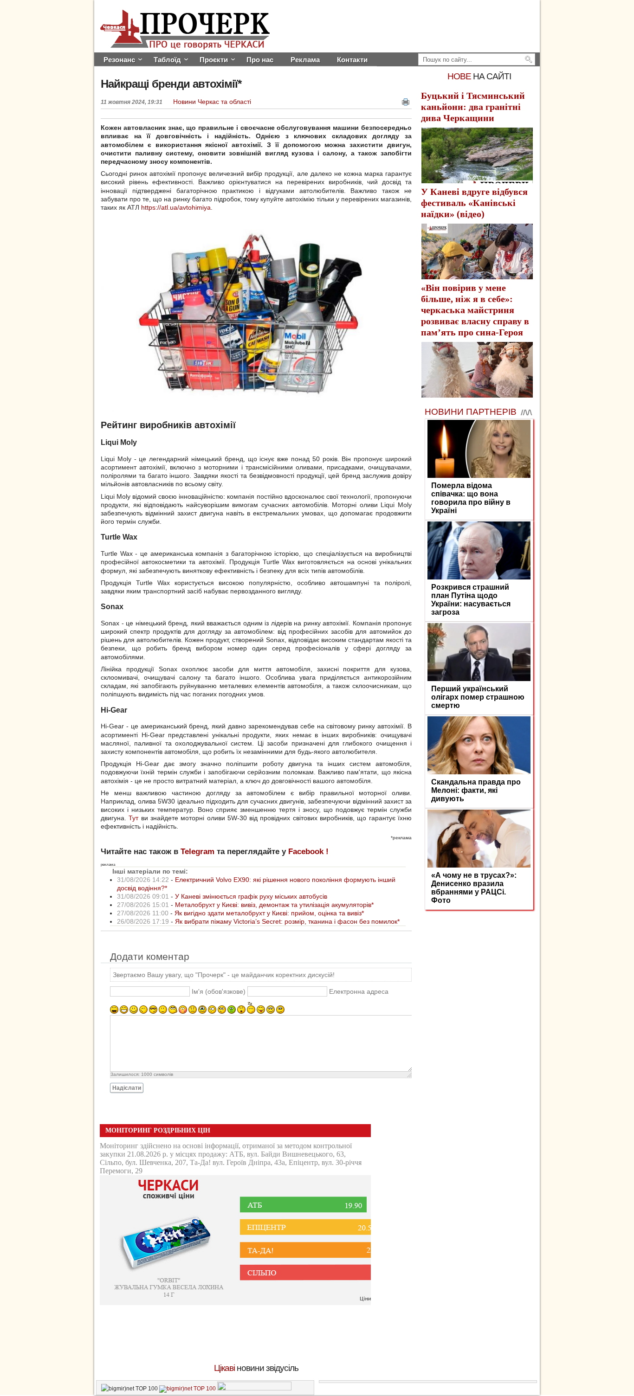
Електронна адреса (358, 992)
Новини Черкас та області (212, 101)
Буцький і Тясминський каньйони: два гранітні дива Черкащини (473, 106)
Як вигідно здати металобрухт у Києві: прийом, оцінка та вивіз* (269, 913)
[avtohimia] (249, 409)
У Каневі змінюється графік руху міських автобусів (251, 896)
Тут (133, 818)
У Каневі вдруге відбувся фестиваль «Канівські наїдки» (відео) (474, 203)
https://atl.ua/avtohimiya (176, 207)
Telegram (197, 851)
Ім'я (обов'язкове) (219, 992)
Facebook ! (308, 851)
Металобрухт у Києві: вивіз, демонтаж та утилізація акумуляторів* (274, 904)
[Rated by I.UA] (254, 1388)
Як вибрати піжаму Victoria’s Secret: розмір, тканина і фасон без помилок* (287, 921)
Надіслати (126, 1088)
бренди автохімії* (171, 83)
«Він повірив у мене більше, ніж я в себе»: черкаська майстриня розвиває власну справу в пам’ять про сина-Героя (475, 310)
